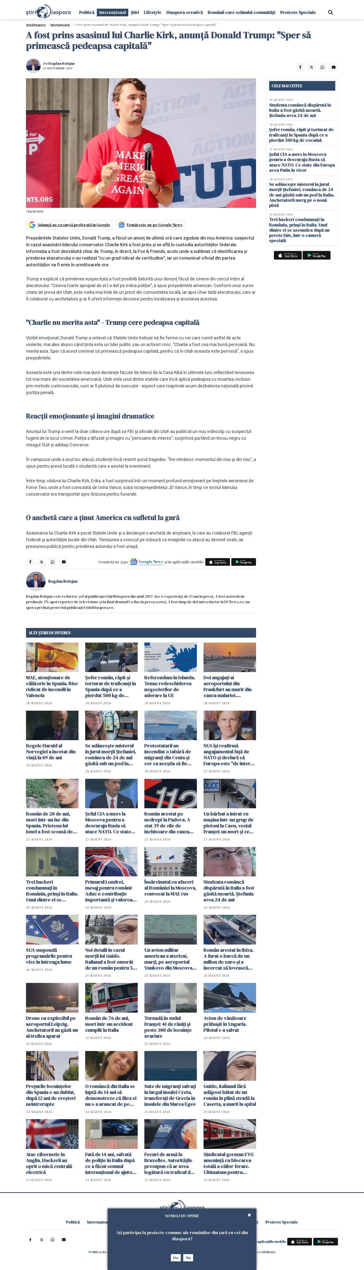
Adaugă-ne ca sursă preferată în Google (73, 224)
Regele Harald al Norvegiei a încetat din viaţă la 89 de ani (51, 751)
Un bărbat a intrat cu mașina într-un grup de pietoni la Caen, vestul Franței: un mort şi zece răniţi (229, 823)
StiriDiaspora (36, 25)
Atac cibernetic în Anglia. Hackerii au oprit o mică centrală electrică (49, 1163)
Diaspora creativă (184, 12)
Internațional (112, 12)
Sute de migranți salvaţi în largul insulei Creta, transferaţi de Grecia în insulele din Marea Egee (170, 1095)
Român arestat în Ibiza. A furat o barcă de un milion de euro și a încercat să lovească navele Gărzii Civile (229, 959)
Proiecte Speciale (298, 12)
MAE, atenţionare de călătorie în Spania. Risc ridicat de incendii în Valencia (52, 686)
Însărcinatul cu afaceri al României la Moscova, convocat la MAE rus (170, 888)
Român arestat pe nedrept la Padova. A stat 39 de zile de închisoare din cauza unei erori (167, 823)
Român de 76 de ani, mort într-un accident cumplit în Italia (109, 1024)
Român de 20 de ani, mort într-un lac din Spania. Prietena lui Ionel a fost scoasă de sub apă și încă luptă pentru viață (49, 823)
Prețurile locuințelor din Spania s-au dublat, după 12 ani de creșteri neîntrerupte (51, 1095)
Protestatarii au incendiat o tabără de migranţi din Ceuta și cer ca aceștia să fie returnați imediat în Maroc (167, 754)
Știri (135, 12)
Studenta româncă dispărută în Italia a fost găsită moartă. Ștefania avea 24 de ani (229, 891)
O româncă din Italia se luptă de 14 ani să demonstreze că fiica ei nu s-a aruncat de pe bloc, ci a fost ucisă (110, 1095)
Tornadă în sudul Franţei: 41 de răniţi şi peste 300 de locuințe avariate (168, 1027)
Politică (86, 12)
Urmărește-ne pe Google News (154, 224)
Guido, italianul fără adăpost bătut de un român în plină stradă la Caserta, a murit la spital (230, 1095)
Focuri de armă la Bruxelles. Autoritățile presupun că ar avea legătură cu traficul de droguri (168, 1163)
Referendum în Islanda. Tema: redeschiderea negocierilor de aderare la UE (169, 686)
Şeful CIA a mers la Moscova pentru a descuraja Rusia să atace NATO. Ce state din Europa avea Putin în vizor (111, 823)
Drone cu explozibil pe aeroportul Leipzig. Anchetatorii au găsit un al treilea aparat (52, 1027)
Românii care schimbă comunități (241, 12)
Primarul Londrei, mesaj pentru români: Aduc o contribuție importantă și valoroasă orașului (111, 891)
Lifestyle (152, 12)
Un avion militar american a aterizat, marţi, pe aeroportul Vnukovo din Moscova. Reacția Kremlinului (169, 959)
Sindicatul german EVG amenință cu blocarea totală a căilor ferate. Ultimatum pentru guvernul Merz (229, 1163)
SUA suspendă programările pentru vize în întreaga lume (49, 956)
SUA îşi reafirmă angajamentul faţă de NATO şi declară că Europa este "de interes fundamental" (229, 754)
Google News (151, 561)
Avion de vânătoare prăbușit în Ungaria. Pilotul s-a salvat (225, 1024)
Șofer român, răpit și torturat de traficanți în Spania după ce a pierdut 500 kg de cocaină (110, 686)
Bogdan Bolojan (62, 63)
